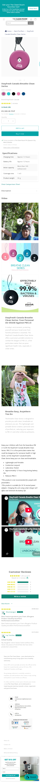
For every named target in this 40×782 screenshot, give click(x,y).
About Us (6, 740)
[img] (6, 609)
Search (31, 23)
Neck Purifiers (19, 31)
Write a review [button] (20, 596)
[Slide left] (16, 80)
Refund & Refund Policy (11, 753)
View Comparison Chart (10, 184)
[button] (4, 19)
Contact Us (7, 744)
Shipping (11, 114)
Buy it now (20, 134)
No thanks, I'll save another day (10, 778)
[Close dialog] (38, 758)
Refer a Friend (8, 749)
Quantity (4, 117)
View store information (11, 147)
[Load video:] (20, 221)
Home (9, 31)
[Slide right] (24, 80)
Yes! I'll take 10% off (10, 775)
